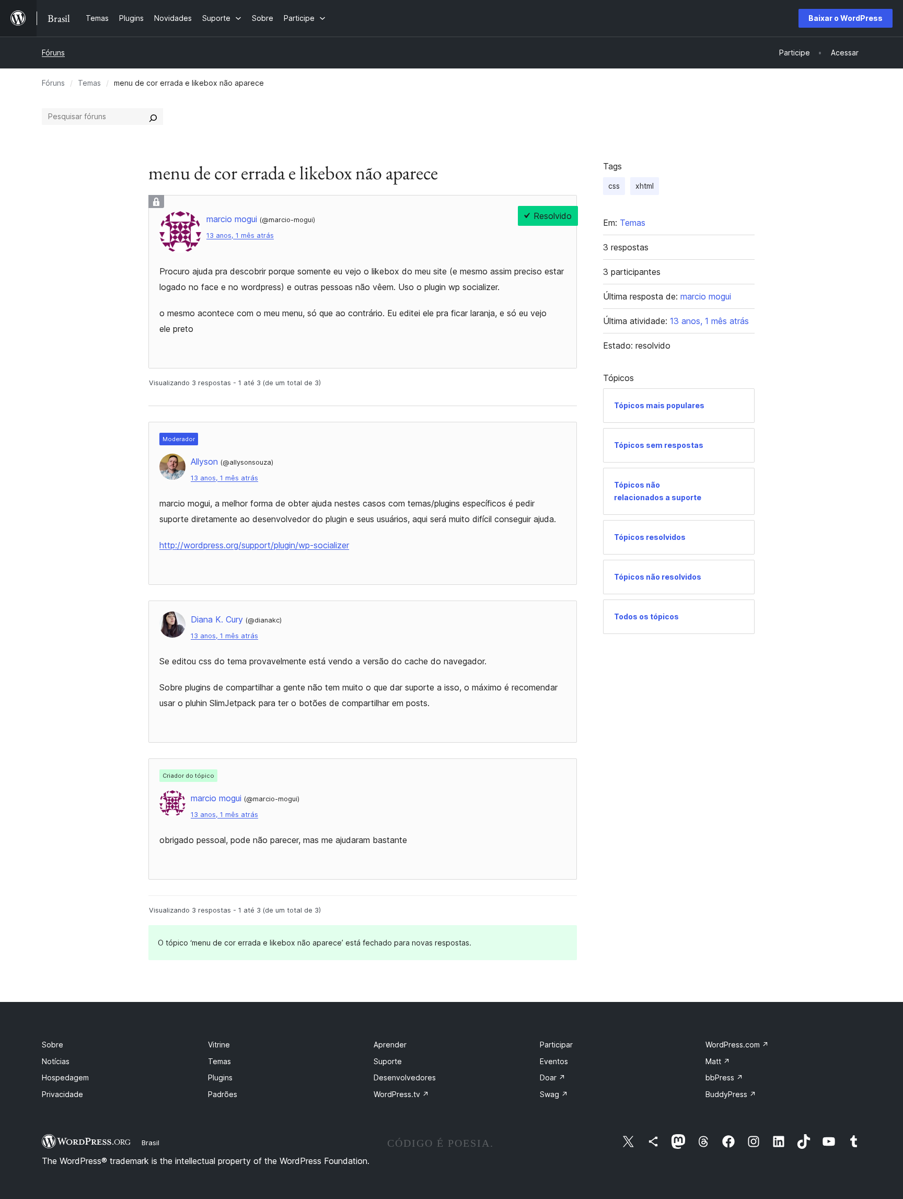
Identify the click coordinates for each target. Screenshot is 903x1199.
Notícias (56, 1061)
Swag (554, 1094)
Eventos (554, 1061)
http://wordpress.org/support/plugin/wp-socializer (254, 545)
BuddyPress (730, 1094)
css (614, 185)
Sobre (52, 1044)
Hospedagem (65, 1077)
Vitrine (219, 1044)
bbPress (724, 1077)
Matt (717, 1061)
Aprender (390, 1044)
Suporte (388, 1061)
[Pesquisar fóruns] (153, 116)
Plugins (220, 1077)
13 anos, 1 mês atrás (240, 235)
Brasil (150, 1142)
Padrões (222, 1094)
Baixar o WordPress (845, 18)
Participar (556, 1044)
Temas (89, 82)
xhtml (644, 185)
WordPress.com (737, 1044)
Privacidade (62, 1094)
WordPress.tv (401, 1094)
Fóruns (53, 52)
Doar (552, 1077)
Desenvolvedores (405, 1077)
